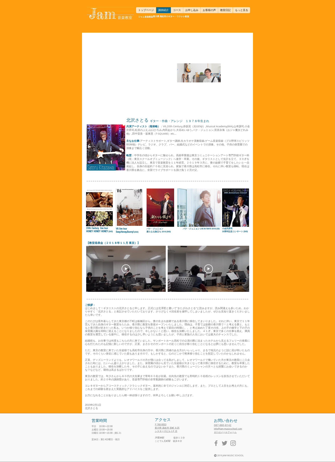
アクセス (163, 420)
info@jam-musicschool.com (228, 428)
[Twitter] (224, 443)
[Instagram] (233, 443)
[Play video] (126, 268)
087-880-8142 (222, 425)
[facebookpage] (216, 443)
